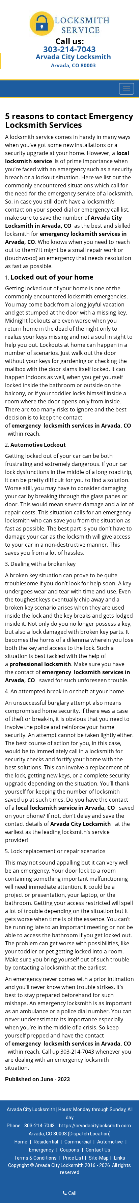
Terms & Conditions (35, 1158)
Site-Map (99, 1158)
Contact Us (98, 1150)
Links (119, 1158)
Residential (46, 1141)
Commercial (77, 1141)
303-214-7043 (69, 48)
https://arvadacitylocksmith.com (95, 1125)
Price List (73, 1158)
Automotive (110, 1141)
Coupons (69, 1150)
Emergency (41, 1150)
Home (21, 1141)
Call (72, 1193)
